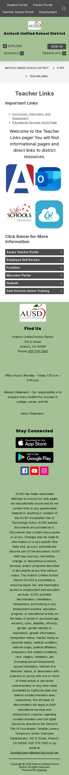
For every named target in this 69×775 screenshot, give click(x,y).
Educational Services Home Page (34, 122)
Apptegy (42, 769)
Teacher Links (38, 76)
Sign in (56, 46)
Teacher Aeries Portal (18, 12)
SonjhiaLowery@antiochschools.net (34, 752)
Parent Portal (42, 5)
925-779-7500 (38, 351)
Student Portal (17, 5)
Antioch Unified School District (27, 67)
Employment (48, 12)
